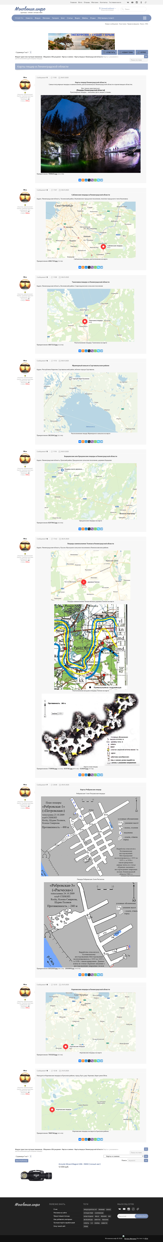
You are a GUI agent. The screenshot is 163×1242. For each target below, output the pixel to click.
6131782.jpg (68, 769)
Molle (97, 1216)
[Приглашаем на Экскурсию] (81, 41)
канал (108, 1209)
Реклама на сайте (60, 1213)
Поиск (142, 24)
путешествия (88, 1213)
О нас (56, 1209)
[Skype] (98, 180)
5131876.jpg (84, 769)
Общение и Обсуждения (52, 57)
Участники (122, 24)
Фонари (103, 1216)
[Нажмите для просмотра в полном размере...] (90, 925)
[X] (89, 180)
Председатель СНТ (90, 1209)
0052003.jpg (53, 968)
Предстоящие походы (62, 1216)
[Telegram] (101, 180)
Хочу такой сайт (59, 1226)
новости (104, 1223)
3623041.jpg (52, 435)
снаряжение (99, 1213)
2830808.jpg (69, 968)
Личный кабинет (107, 8)
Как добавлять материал (63, 1219)
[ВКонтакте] (80, 180)
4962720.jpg (52, 261)
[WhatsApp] (95, 180)
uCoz (146, 1238)
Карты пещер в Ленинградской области (89, 57)
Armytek (97, 1219)
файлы (97, 1223)
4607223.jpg (52, 345)
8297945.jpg (52, 523)
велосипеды (88, 1219)
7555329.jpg (52, 1055)
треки (86, 1226)
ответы (86, 1223)
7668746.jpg (52, 1133)
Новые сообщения (111, 24)
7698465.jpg (52, 174)
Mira (25, 77)
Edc (109, 1216)
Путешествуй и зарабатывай (64, 1223)
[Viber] (92, 180)
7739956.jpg (52, 769)
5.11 (92, 1223)
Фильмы (102, 1209)
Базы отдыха (88, 1216)
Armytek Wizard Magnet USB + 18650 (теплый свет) (80, 1164)
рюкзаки (105, 1219)
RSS (146, 24)
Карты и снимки (67, 57)
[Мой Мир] (86, 180)
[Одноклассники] (83, 180)
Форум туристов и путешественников (28, 57)
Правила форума (133, 24)
